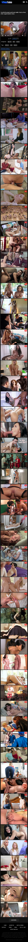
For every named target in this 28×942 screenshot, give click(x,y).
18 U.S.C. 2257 (23, 927)
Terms (10, 927)
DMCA (15, 927)
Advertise (11, 925)
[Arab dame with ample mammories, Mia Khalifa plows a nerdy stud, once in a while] (14, 445)
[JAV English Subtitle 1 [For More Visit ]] (14, 785)
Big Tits (9, 41)
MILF (14, 41)
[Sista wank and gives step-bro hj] (14, 259)
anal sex (7, 45)
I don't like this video (10, 38)
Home (5, 925)
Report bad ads (14, 929)
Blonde (18, 41)
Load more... (14, 920)
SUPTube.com (12, 939)
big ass (15, 45)
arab (11, 45)
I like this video (9, 38)
